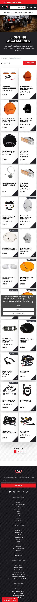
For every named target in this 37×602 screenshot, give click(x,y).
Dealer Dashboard (18, 595)
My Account (18, 530)
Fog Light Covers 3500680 (8, 278)
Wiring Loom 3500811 (24, 371)
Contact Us (18, 532)
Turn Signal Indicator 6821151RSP (24, 152)
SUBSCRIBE (18, 485)
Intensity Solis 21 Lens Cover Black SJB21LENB (26, 120)
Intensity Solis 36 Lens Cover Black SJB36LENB (8, 152)
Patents (18, 518)
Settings (18, 306)
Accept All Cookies (18, 314)
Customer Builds (18, 509)
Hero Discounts (18, 537)
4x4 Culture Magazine (18, 504)
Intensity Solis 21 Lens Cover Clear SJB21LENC (26, 249)
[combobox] (16, 7)
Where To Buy (19, 565)
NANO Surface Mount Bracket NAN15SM (7, 340)
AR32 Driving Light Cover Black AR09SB (26, 340)
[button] (10, 599)
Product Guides (18, 569)
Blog (18, 511)
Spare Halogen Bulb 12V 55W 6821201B (9, 184)
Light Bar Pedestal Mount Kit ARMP (8, 401)
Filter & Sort (29, 63)
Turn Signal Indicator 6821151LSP (24, 185)
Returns (18, 546)
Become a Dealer (18, 593)
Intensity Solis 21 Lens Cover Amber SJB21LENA (26, 88)
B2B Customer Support (18, 591)
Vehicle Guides (18, 567)
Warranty (18, 550)
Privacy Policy (18, 555)
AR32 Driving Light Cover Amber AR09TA (26, 278)
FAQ (18, 541)
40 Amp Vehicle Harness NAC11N (26, 401)
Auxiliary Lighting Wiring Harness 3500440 (8, 217)
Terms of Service (18, 553)
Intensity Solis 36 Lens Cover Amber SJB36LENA (8, 120)
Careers (18, 513)
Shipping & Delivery (18, 548)
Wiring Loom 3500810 (24, 431)
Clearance (18, 539)
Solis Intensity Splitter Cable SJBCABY (7, 372)
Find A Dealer (18, 589)
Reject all (19, 310)
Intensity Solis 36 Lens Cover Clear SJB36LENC (26, 217)
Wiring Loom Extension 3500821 (9, 431)
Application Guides (18, 572)
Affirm (18, 544)
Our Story (18, 502)
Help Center (18, 535)
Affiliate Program (18, 506)
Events (18, 515)
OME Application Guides (18, 574)
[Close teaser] (18, 597)
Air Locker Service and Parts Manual (18, 578)
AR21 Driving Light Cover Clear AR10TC (9, 248)
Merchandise (18, 520)
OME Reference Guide (18, 576)
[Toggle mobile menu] (35, 7)
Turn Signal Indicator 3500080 (9, 87)
